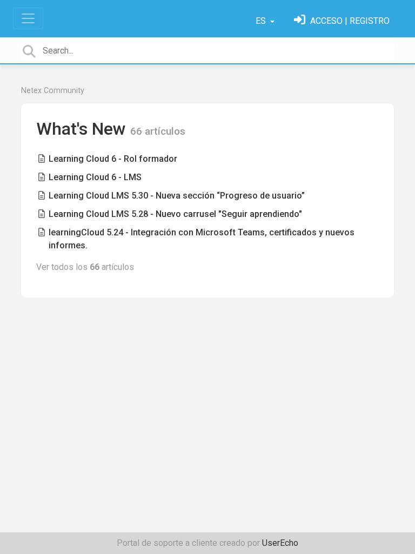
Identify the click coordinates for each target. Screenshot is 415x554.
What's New (83, 128)
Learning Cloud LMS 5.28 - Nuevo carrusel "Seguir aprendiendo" (175, 214)
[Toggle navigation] (28, 18)
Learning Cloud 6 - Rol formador (113, 159)
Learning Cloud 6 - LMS (95, 177)
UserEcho (280, 543)
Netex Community (52, 90)
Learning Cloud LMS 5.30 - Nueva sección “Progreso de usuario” (177, 195)
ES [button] (262, 21)
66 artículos (157, 131)
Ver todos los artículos (85, 267)
